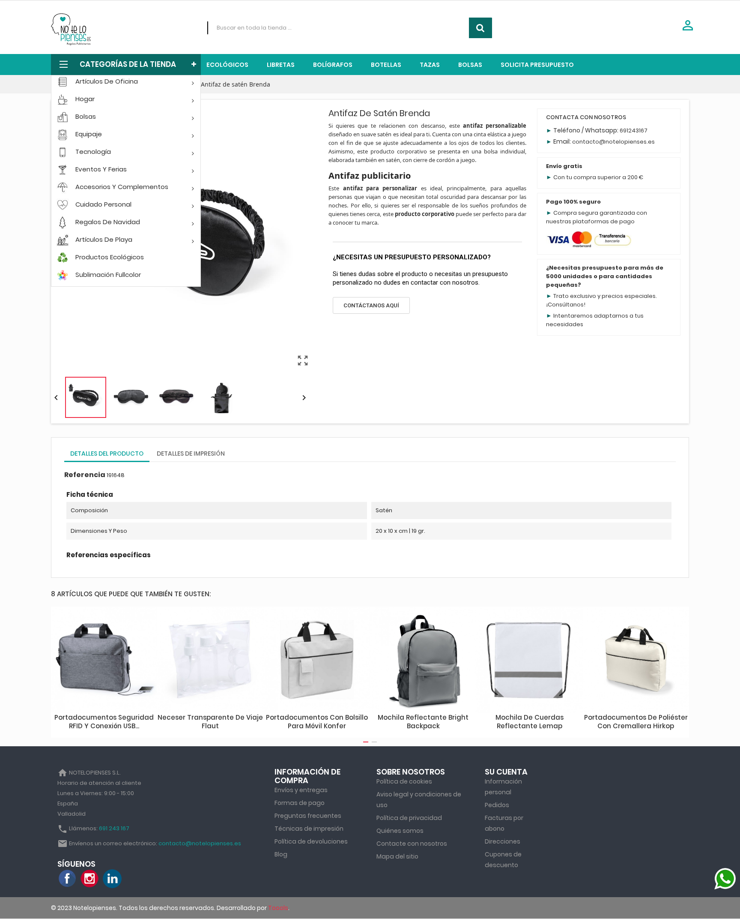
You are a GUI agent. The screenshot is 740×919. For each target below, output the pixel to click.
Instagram (90, 878)
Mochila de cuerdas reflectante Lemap (529, 721)
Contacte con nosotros (411, 843)
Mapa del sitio (397, 856)
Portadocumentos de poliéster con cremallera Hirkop (636, 721)
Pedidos (497, 805)
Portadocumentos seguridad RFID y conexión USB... (104, 721)
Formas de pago (300, 803)
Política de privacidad (409, 818)
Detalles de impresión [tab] (191, 453)
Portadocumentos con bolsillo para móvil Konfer (317, 721)
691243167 (634, 130)
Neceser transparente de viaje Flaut (210, 721)
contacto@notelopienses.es (613, 142)
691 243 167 (114, 828)
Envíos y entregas (301, 790)
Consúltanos (566, 304)
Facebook (67, 878)
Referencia (84, 475)
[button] (371, 305)
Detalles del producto (106, 453)
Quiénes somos (400, 830)
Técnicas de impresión (309, 828)
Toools (278, 908)
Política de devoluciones (311, 841)
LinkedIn (112, 878)
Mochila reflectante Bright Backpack (423, 721)
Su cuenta (506, 771)
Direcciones (502, 841)
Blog (281, 854)
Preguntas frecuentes (308, 815)
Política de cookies (404, 781)
